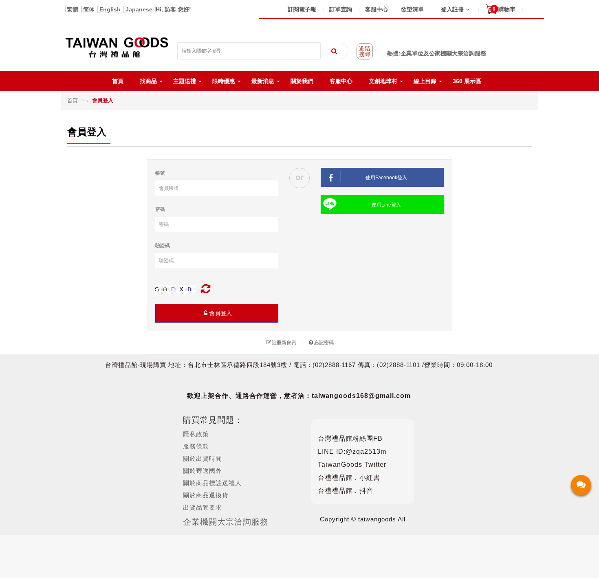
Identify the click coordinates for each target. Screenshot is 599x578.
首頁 (73, 100)
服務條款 (196, 446)
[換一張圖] (205, 289)
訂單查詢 (340, 9)
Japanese (140, 9)
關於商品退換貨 (206, 495)
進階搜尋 (364, 51)
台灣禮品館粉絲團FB (350, 438)
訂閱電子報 (302, 9)
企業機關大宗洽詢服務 (226, 521)
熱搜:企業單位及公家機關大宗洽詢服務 (436, 53)
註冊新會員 (284, 342)
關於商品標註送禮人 (212, 482)
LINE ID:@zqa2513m (352, 451)
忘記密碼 (324, 342)
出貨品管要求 (202, 507)
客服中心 (376, 9)
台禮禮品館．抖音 (345, 490)
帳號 (160, 173)
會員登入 (220, 313)
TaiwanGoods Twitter (352, 464)
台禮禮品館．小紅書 (349, 477)
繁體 (73, 9)
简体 (89, 9)
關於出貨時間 (202, 458)
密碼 (160, 209)
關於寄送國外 (202, 470)
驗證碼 (162, 245)
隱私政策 (196, 434)
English (110, 9)
